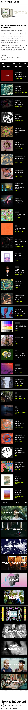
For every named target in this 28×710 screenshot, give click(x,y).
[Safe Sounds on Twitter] (25, 63)
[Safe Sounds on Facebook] (14, 63)
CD (18, 92)
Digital (16, 78)
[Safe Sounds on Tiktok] (19, 63)
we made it (12, 57)
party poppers (4, 59)
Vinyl (16, 92)
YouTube (4, 55)
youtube (6, 57)
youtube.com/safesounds (18, 33)
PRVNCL (17, 315)
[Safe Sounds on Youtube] (3, 63)
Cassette (17, 120)
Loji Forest (23, 412)
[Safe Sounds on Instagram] (8, 63)
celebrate (18, 57)
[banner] (14, 2)
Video (20, 78)
